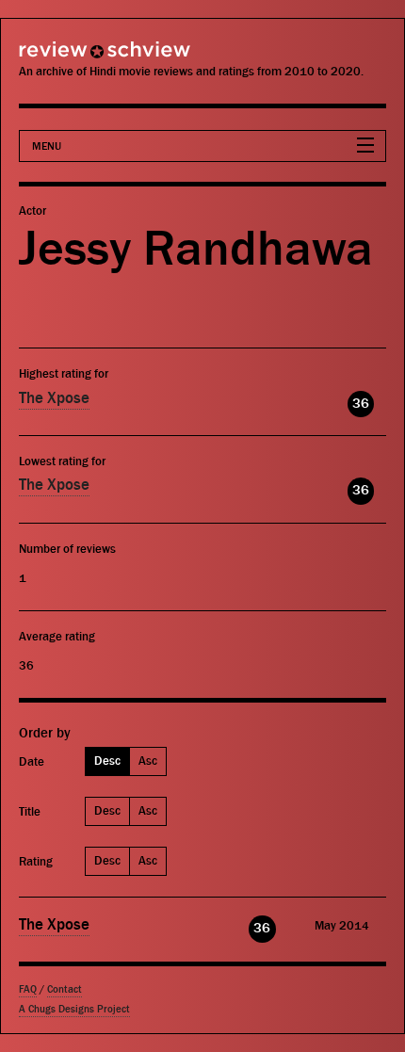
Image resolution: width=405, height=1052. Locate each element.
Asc (147, 761)
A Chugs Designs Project (74, 1009)
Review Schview (70, 57)
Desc (107, 761)
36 (360, 404)
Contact (64, 989)
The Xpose (54, 398)
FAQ (28, 989)
